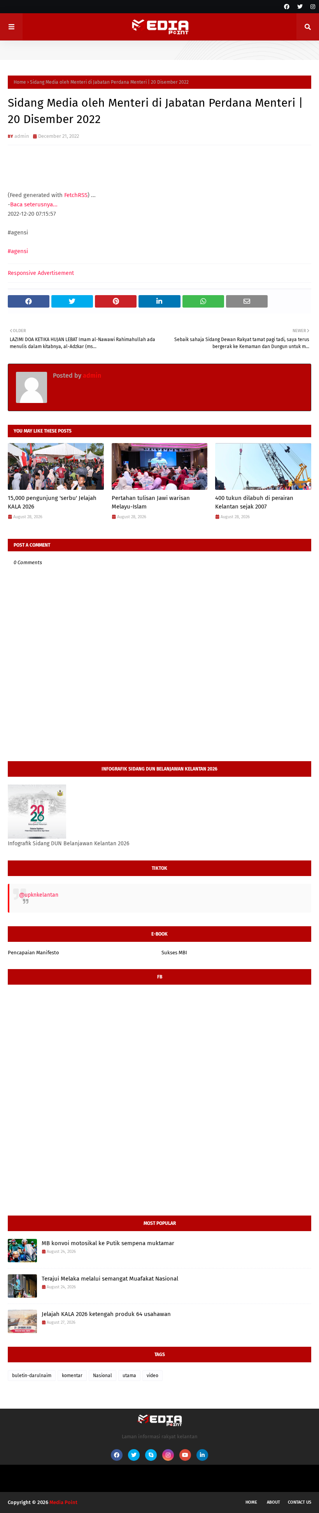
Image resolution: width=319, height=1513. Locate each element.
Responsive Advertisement (41, 273)
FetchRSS (76, 195)
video (152, 1375)
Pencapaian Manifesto (33, 952)
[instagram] (311, 7)
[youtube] (185, 1455)
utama (129, 1375)
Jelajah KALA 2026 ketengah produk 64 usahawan (106, 1314)
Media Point (63, 1502)
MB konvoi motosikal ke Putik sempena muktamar (108, 1243)
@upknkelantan (38, 895)
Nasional (102, 1375)
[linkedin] (202, 1455)
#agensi (18, 251)
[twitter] (300, 7)
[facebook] (286, 7)
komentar (72, 1375)
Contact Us (299, 1502)
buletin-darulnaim (31, 1375)
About (273, 1502)
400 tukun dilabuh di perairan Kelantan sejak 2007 (254, 502)
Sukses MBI (174, 952)
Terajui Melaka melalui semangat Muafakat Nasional (110, 1278)
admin (21, 136)
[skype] (151, 1455)
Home (20, 82)
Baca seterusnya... (34, 204)
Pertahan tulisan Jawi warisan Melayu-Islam (151, 502)
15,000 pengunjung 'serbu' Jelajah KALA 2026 (52, 502)
